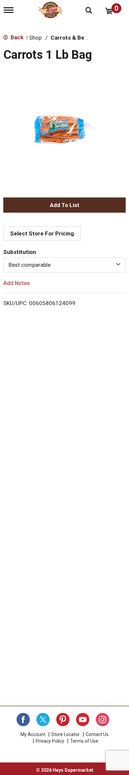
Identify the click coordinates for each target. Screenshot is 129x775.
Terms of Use (84, 741)
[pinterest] (62, 719)
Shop (35, 37)
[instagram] (102, 719)
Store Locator (65, 734)
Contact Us (97, 734)
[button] (64, 205)
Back (16, 37)
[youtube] (82, 719)
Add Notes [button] (16, 283)
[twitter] (43, 719)
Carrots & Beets (72, 37)
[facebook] (23, 719)
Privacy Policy (50, 741)
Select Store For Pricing (42, 233)
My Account (33, 734)
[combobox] (64, 265)
